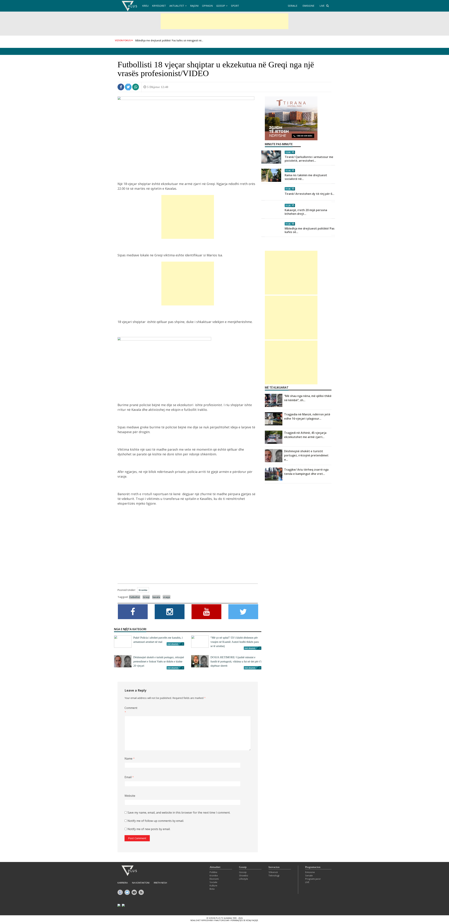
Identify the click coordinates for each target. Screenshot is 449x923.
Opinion (207, 5)
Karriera (123, 882)
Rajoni (194, 5)
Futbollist (134, 597)
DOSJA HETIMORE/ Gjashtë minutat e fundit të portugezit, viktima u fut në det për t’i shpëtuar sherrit (235, 661)
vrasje (166, 597)
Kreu (145, 5)
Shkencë (273, 872)
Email (129, 777)
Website (130, 796)
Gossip (220, 5)
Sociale (213, 882)
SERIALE (292, 5)
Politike (213, 872)
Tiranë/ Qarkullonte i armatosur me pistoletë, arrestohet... (309, 159)
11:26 (288, 224)
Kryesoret (159, 5)
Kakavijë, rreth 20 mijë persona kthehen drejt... (306, 212)
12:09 (288, 152)
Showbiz (243, 875)
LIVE (322, 5)
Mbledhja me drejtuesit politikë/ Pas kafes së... (309, 230)
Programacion (312, 867)
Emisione (310, 872)
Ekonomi (214, 878)
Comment (130, 710)
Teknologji (274, 875)
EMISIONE (308, 5)
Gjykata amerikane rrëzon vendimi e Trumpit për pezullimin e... (170, 41)
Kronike (143, 590)
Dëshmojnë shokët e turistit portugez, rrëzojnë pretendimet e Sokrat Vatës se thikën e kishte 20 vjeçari (158, 661)
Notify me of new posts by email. (149, 829)
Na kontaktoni (140, 882)
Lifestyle (243, 878)
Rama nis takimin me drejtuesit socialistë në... (306, 177)
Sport (235, 5)
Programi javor (313, 878)
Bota (212, 888)
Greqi (146, 597)
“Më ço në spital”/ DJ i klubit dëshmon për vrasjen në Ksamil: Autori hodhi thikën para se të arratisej (234, 642)
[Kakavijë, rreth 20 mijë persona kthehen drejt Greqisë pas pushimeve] (271, 210)
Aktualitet (176, 5)
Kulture (213, 885)
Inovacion (274, 867)
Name (130, 758)
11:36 (288, 188)
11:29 (288, 205)
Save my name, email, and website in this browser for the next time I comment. (179, 812)
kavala (156, 597)
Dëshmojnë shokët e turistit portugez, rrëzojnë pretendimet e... (306, 455)
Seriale (309, 875)
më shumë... (173, 644)
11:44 (288, 170)
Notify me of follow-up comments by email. (156, 821)
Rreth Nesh (160, 882)
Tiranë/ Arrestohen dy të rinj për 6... (309, 194)
